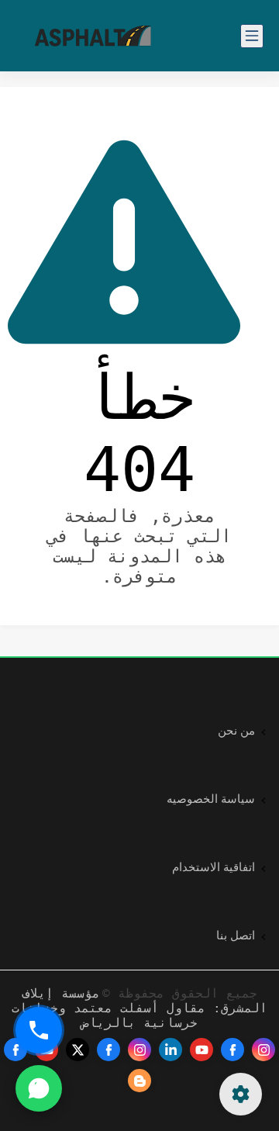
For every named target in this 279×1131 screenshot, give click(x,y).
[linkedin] (170, 1049)
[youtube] (201, 1049)
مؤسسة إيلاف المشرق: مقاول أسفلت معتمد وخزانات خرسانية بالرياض (139, 1008)
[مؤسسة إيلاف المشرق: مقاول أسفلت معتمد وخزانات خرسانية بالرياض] (93, 36)
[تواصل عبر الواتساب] (39, 1088)
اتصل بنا (235, 935)
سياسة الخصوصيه (211, 799)
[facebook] (232, 1049)
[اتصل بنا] (39, 1030)
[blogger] (139, 1080)
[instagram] (263, 1049)
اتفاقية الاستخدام (213, 867)
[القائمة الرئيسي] (252, 36)
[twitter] (77, 1049)
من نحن (236, 731)
